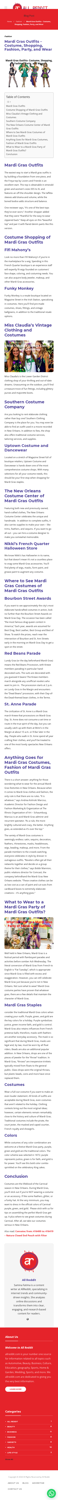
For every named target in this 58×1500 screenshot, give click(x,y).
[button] (51, 1493)
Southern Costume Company (21, 120)
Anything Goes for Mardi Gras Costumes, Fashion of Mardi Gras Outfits (27, 141)
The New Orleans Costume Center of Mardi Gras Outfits (28, 126)
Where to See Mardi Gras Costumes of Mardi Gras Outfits (25, 134)
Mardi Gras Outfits (15, 105)
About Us (13, 1483)
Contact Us (15, 1489)
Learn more (16, 1389)
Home (9, 21)
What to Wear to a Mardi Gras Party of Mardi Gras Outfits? (25, 148)
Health (29, 1447)
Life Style (29, 1452)
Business (29, 1432)
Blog (25, 1483)
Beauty (29, 1426)
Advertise (38, 1483)
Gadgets (29, 1442)
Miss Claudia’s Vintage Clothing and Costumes (24, 115)
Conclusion (11, 154)
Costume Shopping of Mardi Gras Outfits (27, 109)
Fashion (19, 21)
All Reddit (29, 1421)
